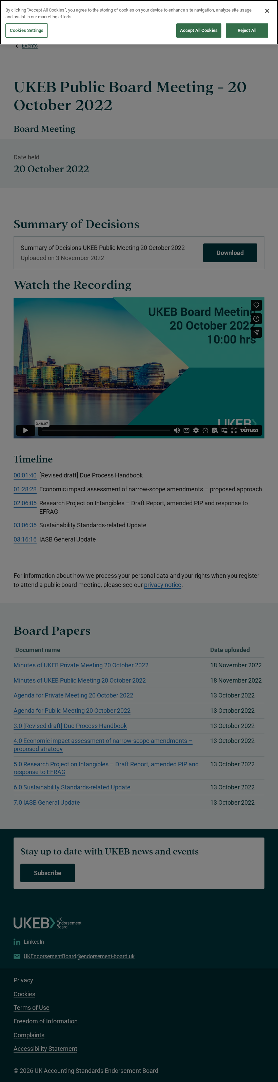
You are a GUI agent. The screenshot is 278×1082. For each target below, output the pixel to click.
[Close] (267, 10)
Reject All (247, 30)
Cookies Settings (26, 30)
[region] (139, 22)
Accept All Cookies (199, 30)
